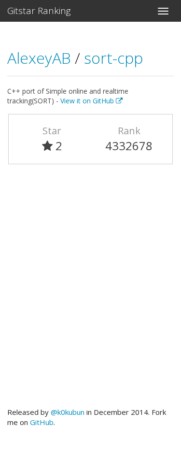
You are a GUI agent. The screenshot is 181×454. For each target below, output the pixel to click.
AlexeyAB (41, 57)
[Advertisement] (90, 290)
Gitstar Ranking (39, 10)
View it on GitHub (88, 100)
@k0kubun (67, 412)
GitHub (42, 422)
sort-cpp (113, 57)
